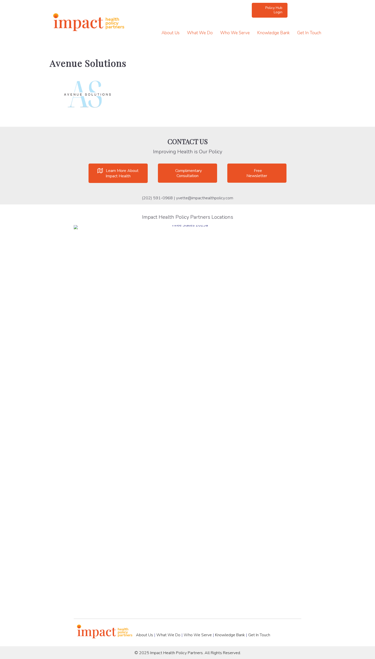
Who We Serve (235, 33)
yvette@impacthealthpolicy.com (204, 198)
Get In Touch (309, 33)
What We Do (200, 33)
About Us (170, 33)
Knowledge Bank (273, 33)
